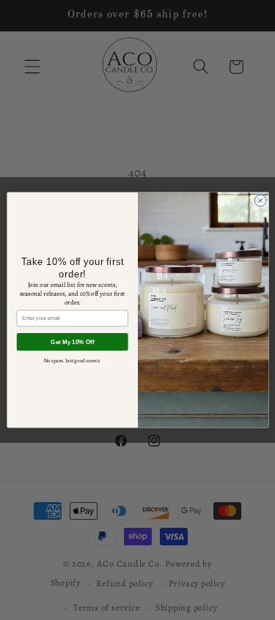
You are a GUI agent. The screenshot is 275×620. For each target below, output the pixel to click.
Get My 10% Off (72, 342)
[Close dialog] (260, 200)
